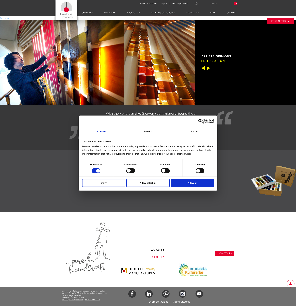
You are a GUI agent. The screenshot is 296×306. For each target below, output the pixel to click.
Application (110, 13)
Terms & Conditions (92, 299)
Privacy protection (76, 299)
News (213, 13)
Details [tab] (148, 131)
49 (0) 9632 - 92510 (76, 297)
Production (133, 13)
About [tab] (194, 131)
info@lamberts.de (74, 295)
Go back (4, 18)
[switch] (130, 170)
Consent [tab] (101, 131)
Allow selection (148, 183)
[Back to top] (290, 284)
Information (192, 13)
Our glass (87, 13)
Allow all (192, 183)
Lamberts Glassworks (163, 13)
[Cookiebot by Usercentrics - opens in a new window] (200, 121)
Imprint (65, 299)
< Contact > (225, 253)
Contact (231, 13)
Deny (104, 183)
